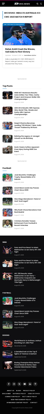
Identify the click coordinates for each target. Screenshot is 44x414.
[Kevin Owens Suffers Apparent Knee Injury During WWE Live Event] (7, 150)
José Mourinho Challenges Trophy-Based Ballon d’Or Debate (25, 177)
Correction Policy (12, 396)
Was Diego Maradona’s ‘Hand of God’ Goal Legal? (27, 200)
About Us (10, 390)
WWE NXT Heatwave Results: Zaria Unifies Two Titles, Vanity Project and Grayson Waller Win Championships (27, 96)
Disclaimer (6, 393)
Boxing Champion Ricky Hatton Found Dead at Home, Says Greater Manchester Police (27, 365)
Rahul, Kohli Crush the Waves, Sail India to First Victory (20, 50)
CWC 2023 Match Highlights (14, 24)
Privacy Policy (29, 390)
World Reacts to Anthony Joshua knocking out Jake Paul (27, 342)
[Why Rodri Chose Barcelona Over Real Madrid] (7, 212)
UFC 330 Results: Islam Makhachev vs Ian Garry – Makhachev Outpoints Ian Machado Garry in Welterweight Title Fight (27, 277)
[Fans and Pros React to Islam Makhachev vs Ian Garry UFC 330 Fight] (7, 250)
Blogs (18, 390)
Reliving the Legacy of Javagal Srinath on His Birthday (26, 137)
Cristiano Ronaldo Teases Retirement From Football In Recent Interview (25, 223)
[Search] (37, 3)
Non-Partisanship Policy (21, 399)
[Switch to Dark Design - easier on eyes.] (41, 4)
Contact (33, 402)
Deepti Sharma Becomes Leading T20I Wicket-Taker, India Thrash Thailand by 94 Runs (27, 125)
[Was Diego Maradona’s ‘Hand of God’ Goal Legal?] (7, 201)
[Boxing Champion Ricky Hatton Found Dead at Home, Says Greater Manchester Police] (7, 365)
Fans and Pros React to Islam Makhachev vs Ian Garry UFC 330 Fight (27, 249)
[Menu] (3, 3)
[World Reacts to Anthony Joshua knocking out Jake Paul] (7, 343)
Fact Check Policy (29, 396)
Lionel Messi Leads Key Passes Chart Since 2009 (26, 189)
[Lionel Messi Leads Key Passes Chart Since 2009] (7, 190)
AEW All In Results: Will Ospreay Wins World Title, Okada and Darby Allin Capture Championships (26, 111)
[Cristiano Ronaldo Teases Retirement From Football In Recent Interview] (7, 223)
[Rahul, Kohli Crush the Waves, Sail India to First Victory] (22, 34)
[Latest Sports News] (22, 3)
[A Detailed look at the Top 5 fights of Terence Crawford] (7, 354)
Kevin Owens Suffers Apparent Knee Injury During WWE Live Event (26, 149)
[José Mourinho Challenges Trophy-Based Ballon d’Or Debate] (7, 177)
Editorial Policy (19, 393)
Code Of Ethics (34, 393)
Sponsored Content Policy (17, 402)
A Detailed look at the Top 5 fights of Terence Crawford (25, 353)
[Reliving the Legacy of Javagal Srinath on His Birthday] (7, 139)
